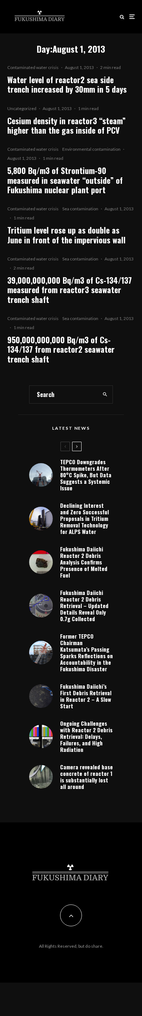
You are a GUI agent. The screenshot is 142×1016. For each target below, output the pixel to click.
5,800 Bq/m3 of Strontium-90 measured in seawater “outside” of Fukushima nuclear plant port (65, 180)
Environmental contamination (91, 149)
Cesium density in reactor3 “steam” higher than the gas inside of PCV (66, 125)
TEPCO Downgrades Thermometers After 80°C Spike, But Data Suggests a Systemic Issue (85, 474)
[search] (105, 394)
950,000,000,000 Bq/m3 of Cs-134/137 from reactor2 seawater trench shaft (61, 349)
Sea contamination (80, 208)
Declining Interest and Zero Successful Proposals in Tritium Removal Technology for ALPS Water (84, 518)
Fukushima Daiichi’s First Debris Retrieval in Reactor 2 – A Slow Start (85, 696)
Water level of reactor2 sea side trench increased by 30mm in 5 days (67, 84)
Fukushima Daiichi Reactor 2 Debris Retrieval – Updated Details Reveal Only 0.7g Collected (84, 605)
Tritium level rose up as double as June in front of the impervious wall (66, 234)
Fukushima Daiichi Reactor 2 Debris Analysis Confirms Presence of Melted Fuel (83, 562)
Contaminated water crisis (33, 67)
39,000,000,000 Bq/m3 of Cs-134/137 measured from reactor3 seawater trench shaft (69, 289)
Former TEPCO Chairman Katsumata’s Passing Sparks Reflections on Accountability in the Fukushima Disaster (86, 652)
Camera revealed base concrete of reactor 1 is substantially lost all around (86, 777)
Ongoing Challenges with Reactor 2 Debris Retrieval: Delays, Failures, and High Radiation (86, 736)
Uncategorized (21, 108)
